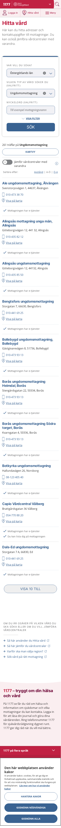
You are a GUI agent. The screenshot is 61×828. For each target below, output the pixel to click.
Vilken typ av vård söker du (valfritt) (27, 83)
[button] (30, 589)
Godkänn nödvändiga (31, 807)
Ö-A (56, 172)
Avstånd (38, 172)
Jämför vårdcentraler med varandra (30, 164)
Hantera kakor (31, 796)
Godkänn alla (30, 818)
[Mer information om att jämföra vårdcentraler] (56, 163)
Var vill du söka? (19, 65)
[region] (30, 792)
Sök (31, 127)
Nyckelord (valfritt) (22, 102)
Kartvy (30, 151)
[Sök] (57, 4)
